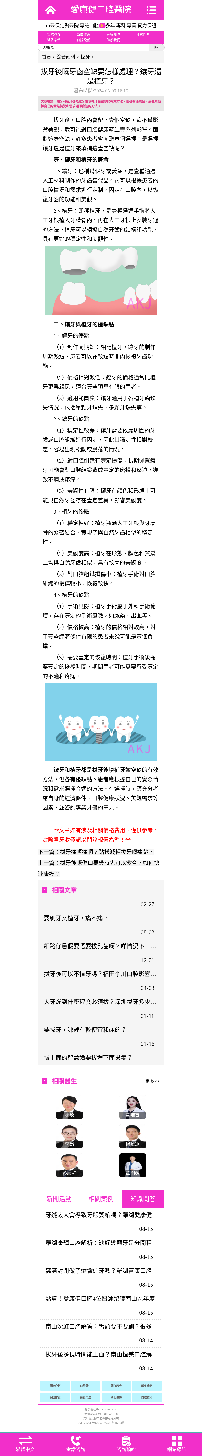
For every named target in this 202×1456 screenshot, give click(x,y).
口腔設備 (83, 40)
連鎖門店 (85, 1397)
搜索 (156, 47)
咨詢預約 (126, 1449)
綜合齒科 (65, 57)
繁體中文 (25, 1449)
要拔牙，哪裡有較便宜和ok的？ (85, 1029)
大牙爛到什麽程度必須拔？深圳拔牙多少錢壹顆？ (100, 1002)
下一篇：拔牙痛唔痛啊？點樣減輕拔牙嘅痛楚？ (96, 852)
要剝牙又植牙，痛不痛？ (76, 918)
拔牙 (85, 57)
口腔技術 (146, 1397)
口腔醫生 (85, 1385)
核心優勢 (116, 1397)
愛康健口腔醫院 (101, 10)
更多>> (152, 1081)
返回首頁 (55, 1397)
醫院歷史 (116, 1385)
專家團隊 (113, 35)
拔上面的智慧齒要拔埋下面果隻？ (88, 1057)
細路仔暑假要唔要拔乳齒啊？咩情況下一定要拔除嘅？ (100, 946)
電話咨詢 (75, 1449)
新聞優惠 (83, 35)
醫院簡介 (54, 35)
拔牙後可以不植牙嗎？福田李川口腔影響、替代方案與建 (100, 974)
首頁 (46, 57)
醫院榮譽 (54, 40)
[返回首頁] (50, 10)
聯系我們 (113, 40)
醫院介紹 (55, 1385)
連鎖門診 (143, 35)
